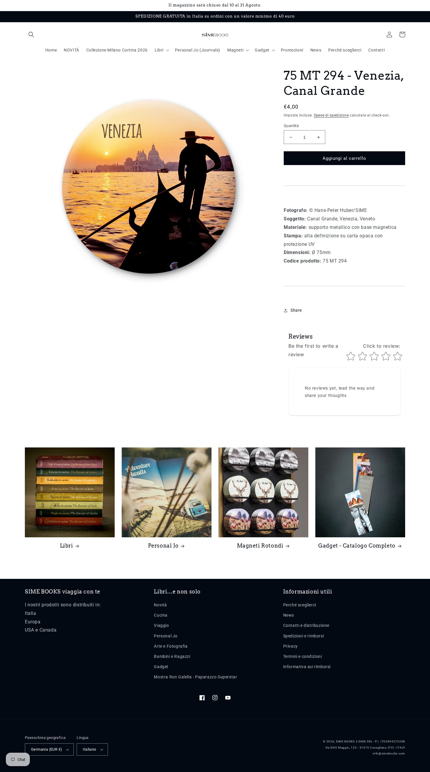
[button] (31, 34)
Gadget (161, 666)
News (288, 615)
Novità (160, 605)
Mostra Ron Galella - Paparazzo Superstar (195, 677)
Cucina (161, 615)
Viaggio (161, 625)
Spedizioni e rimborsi (303, 636)
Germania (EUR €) (46, 749)
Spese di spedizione (331, 115)
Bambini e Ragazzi (172, 656)
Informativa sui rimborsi (307, 666)
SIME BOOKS (345, 741)
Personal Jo (163, 546)
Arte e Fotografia (171, 646)
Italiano (89, 749)
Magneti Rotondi (260, 546)
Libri (66, 546)
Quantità (291, 125)
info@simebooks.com (389, 753)
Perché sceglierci (299, 605)
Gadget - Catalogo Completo (356, 546)
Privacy (290, 646)
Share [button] (296, 310)
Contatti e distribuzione (306, 625)
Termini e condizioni (302, 656)
